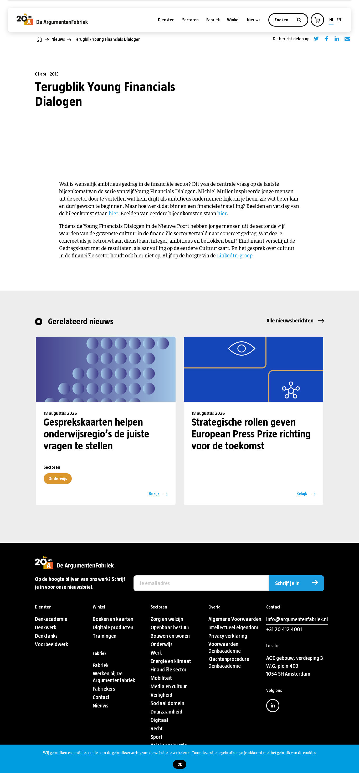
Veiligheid (161, 695)
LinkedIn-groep (235, 255)
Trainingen (104, 636)
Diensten (166, 20)
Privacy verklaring (227, 636)
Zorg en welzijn (167, 619)
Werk (156, 653)
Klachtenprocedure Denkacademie (228, 662)
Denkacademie (51, 619)
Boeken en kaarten (113, 619)
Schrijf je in (287, 583)
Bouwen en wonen (170, 636)
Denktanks (46, 636)
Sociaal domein (167, 703)
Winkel (233, 20)
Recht (157, 728)
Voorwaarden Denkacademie (224, 647)
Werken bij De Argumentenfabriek (114, 677)
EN (339, 20)
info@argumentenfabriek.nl (297, 619)
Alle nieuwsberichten (290, 320)
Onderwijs (57, 478)
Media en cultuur (169, 686)
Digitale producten (113, 627)
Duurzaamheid (166, 712)
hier (113, 213)
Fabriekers (104, 689)
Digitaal (159, 720)
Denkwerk (45, 627)
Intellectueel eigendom (233, 627)
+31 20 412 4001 (284, 629)
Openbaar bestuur (170, 627)
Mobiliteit (161, 678)
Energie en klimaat (171, 661)
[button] (317, 20)
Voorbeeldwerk (51, 644)
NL (331, 20)
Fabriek (213, 20)
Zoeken (281, 20)
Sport (156, 737)
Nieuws (253, 20)
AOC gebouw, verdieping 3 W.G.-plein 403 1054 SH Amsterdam (294, 666)
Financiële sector (169, 669)
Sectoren (190, 20)
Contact (101, 697)
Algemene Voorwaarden (234, 619)
